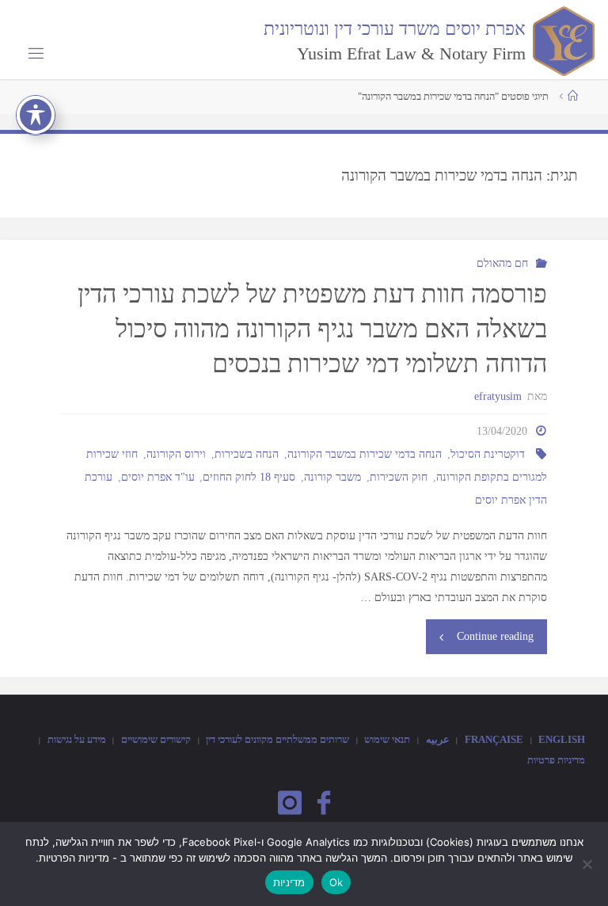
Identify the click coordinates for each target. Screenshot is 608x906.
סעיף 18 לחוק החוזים (249, 476)
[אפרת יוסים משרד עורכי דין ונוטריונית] (561, 39)
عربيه (438, 739)
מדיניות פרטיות (556, 760)
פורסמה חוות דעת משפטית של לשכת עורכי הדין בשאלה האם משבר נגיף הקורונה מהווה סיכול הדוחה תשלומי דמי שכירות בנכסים (312, 329)
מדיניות (289, 882)
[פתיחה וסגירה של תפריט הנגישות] (36, 115)
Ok (336, 882)
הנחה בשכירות (247, 453)
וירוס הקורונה (176, 453)
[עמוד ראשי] (573, 96)
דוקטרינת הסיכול (487, 453)
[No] (588, 864)
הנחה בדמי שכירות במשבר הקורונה (364, 453)
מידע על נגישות (77, 739)
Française (494, 739)
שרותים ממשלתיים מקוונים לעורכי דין (277, 739)
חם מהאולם (502, 263)
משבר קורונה (332, 476)
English (561, 739)
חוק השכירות (399, 476)
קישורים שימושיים (156, 739)
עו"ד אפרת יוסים (158, 476)
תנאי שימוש (387, 739)
